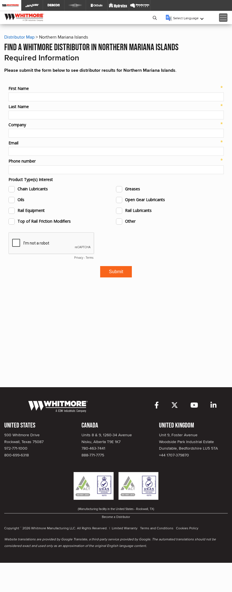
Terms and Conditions (156, 528)
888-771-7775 (92, 455)
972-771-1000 (15, 448)
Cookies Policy (187, 528)
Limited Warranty (125, 528)
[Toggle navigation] (223, 17)
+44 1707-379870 (174, 455)
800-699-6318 (16, 455)
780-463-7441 (93, 448)
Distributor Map (19, 37)
